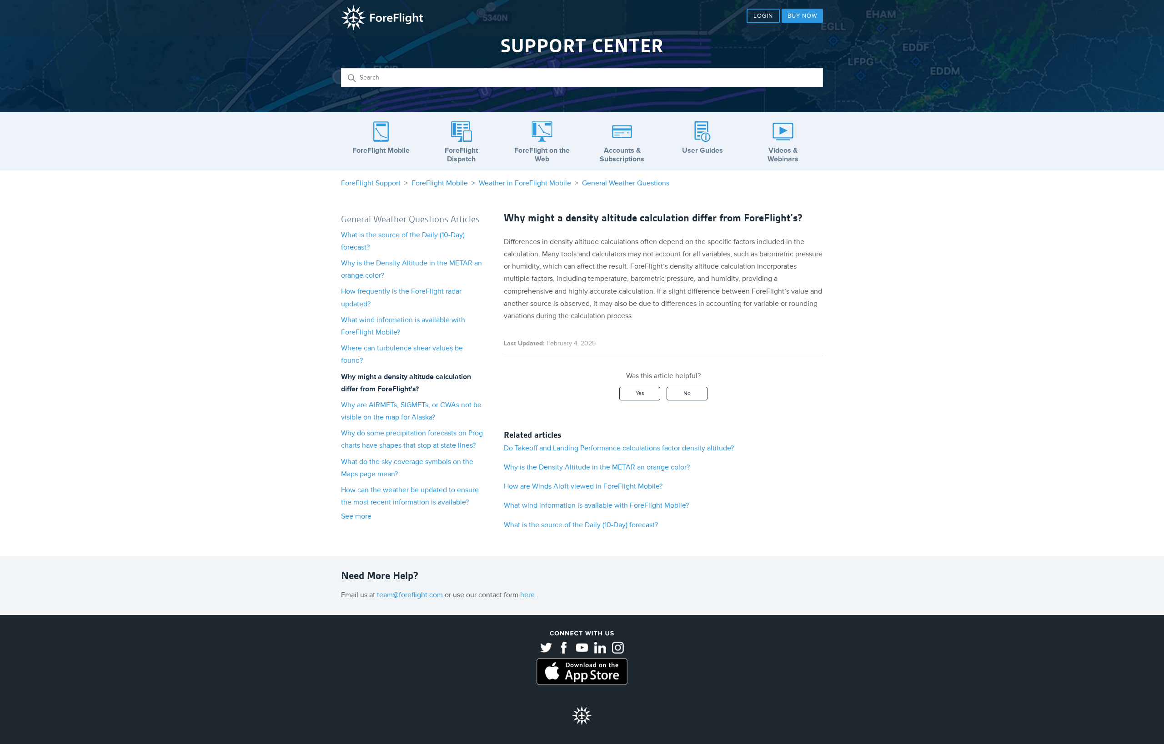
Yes (640, 393)
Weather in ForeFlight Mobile (525, 183)
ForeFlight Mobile (439, 183)
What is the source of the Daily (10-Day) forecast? (581, 524)
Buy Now (802, 16)
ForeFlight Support (371, 183)
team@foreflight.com (411, 594)
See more (356, 516)
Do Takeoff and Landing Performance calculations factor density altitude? (619, 448)
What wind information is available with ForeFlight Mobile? (596, 505)
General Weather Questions (625, 183)
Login (763, 16)
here (528, 594)
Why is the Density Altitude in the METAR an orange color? (597, 467)
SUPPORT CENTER (582, 46)
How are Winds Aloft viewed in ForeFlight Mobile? (583, 486)
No (687, 393)
